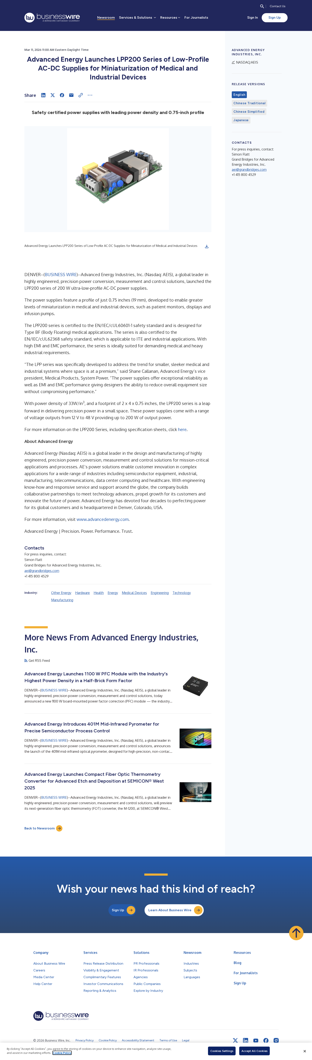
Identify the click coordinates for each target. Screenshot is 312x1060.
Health (99, 593)
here (182, 429)
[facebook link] (265, 1040)
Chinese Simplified (249, 112)
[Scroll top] (296, 933)
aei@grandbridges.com (41, 571)
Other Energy (61, 593)
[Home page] (52, 17)
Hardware (82, 593)
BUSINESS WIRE (61, 274)
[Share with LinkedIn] (43, 95)
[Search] (262, 6)
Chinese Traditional (249, 103)
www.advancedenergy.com (103, 519)
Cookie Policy (62, 1052)
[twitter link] (235, 1040)
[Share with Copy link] (80, 95)
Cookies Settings (221, 1051)
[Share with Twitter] (52, 95)
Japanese (241, 120)
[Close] (305, 1051)
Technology (182, 593)
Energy (113, 593)
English (239, 95)
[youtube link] (255, 1041)
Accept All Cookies (254, 1051)
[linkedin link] (245, 1040)
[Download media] (206, 246)
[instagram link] (276, 1040)
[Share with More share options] (90, 95)
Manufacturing (62, 600)
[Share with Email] (71, 95)
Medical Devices (134, 593)
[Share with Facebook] (62, 95)
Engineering (160, 593)
